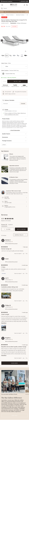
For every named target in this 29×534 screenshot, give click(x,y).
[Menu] (2, 5)
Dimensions (5, 137)
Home (2, 14)
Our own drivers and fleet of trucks (9, 394)
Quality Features (6, 133)
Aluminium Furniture (20, 14)
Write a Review (22, 230)
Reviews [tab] (4, 225)
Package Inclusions (7, 140)
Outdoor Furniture (10, 14)
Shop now (14, 415)
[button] (14, 8)
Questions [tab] (10, 225)
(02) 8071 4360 (24, 1)
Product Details (6, 118)
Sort (16, 235)
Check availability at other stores (11, 114)
